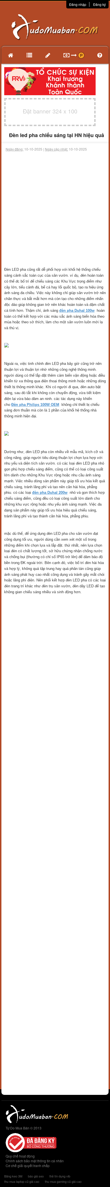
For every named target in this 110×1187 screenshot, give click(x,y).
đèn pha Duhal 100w (76, 310)
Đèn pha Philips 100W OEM (35, 405)
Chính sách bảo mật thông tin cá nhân (35, 1160)
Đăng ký (99, 4)
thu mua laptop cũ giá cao (21, 1181)
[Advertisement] (55, 209)
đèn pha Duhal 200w (49, 492)
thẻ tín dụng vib (59, 1176)
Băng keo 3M (13, 1176)
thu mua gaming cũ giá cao (63, 1181)
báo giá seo (36, 1176)
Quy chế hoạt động (20, 1156)
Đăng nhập (77, 4)
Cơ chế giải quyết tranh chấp (28, 1165)
